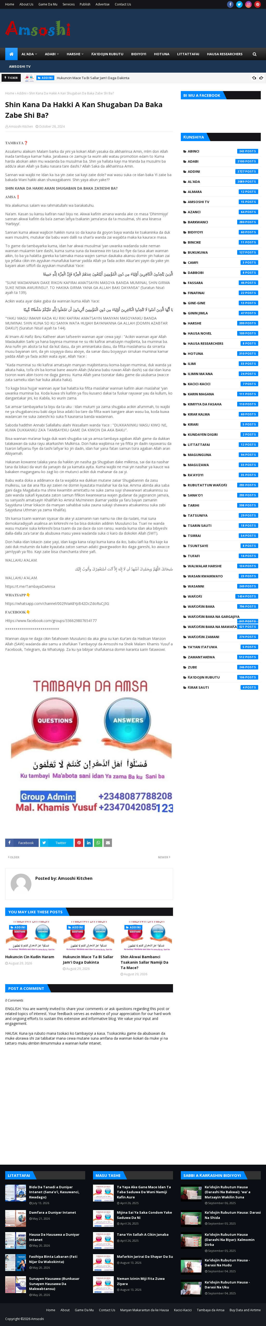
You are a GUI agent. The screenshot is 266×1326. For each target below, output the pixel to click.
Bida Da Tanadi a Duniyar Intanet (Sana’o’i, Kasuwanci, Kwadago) (54, 1192)
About (65, 1310)
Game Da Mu (47, 4)
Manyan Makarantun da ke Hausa (144, 1310)
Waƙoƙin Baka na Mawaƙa (216, 626)
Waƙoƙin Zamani (216, 636)
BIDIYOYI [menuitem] (138, 54)
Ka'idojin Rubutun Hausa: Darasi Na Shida (233, 1215)
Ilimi (216, 363)
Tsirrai (216, 535)
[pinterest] (257, 4)
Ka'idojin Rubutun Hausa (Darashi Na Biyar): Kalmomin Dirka (230, 1239)
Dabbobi (216, 272)
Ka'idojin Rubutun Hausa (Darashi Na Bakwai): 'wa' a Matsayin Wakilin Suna (227, 1192)
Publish (85, 4)
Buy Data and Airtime (245, 1310)
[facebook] (230, 4)
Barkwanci (216, 222)
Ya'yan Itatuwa (216, 647)
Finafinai (216, 293)
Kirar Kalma (216, 414)
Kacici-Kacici (216, 384)
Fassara (216, 282)
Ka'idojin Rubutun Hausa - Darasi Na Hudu (227, 1263)
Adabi (216, 161)
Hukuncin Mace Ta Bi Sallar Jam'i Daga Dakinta (93, 77)
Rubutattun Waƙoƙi (216, 485)
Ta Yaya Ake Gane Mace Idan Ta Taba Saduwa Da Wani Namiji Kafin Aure (144, 1192)
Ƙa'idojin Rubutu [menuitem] (107, 54)
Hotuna (216, 353)
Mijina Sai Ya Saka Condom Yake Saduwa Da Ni (144, 1215)
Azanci (216, 212)
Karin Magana (216, 394)
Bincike (216, 242)
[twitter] (239, 4)
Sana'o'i (216, 495)
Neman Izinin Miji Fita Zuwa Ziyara (141, 1281)
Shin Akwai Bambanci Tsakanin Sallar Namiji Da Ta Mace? (144, 962)
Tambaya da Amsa (210, 1310)
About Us (26, 4)
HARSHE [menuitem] (73, 54)
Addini (21, 93)
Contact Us (123, 4)
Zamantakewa (216, 657)
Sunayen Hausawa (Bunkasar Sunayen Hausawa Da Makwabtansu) (54, 1283)
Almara (216, 191)
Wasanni (216, 586)
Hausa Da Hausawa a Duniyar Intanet (54, 1237)
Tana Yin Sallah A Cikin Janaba (143, 1234)
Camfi (216, 262)
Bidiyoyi (216, 232)
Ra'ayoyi (216, 475)
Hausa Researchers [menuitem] (225, 54)
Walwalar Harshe (216, 566)
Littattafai (216, 444)
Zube (216, 667)
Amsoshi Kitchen (21, 126)
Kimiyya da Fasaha (216, 404)
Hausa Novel (216, 333)
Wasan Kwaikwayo (216, 576)
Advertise (103, 4)
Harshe (216, 323)
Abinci (216, 151)
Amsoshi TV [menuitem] (19, 66)
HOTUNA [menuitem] (161, 54)
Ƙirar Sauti (216, 687)
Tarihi (216, 505)
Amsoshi (37, 1319)
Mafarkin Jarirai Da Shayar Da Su (145, 1256)
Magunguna (216, 454)
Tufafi (216, 556)
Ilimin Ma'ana (216, 373)
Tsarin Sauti (216, 525)
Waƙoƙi (216, 596)
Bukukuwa (216, 252)
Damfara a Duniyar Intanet (52, 1212)
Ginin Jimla (216, 313)
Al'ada (216, 181)
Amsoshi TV (216, 201)
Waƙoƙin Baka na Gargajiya (216, 617)
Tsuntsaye (216, 545)
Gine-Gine (216, 303)
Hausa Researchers (216, 343)
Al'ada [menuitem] (28, 54)
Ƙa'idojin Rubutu (216, 677)
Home (9, 4)
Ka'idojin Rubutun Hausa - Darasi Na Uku (227, 1285)
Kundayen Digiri (216, 434)
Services (69, 4)
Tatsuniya (216, 515)
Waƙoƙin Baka (216, 606)
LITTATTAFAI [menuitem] (188, 54)
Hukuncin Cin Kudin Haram (29, 956)
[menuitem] (11, 54)
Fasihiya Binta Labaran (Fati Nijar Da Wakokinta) (53, 1259)
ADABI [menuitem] (50, 54)
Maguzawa (216, 464)
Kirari (216, 424)
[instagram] (248, 4)
